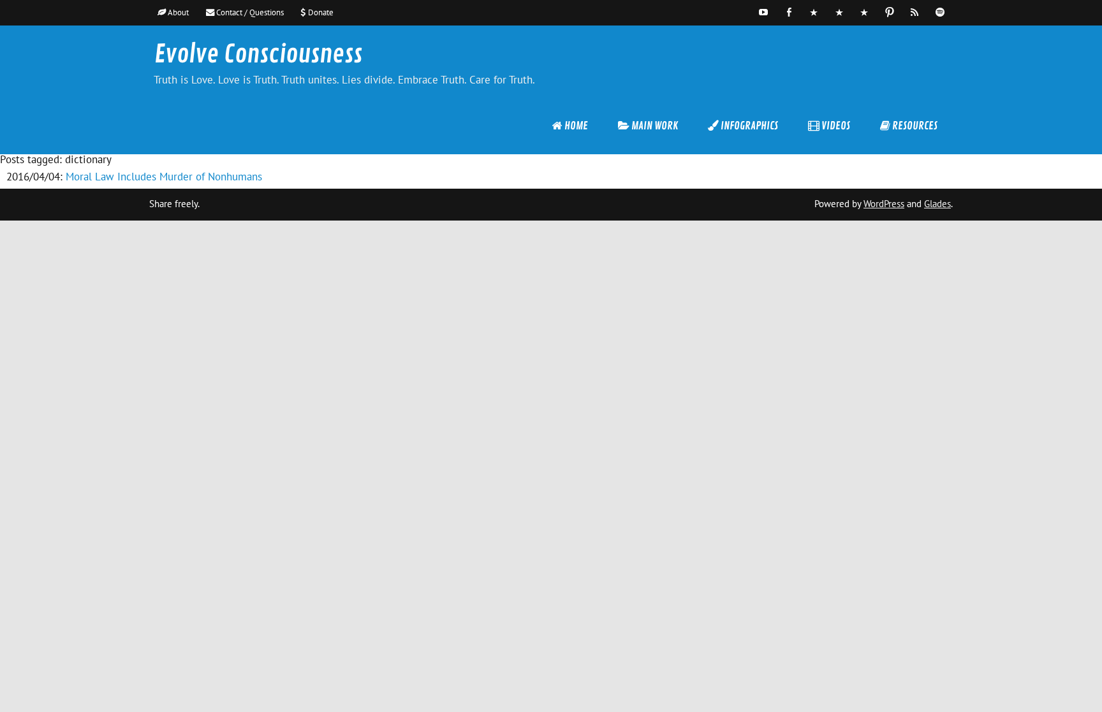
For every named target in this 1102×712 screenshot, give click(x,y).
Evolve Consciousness (258, 54)
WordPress (883, 204)
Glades (937, 204)
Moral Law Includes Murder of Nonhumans (164, 177)
